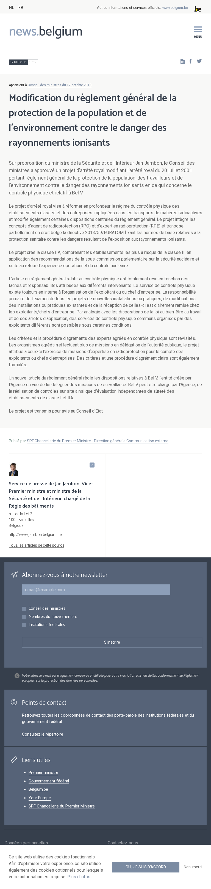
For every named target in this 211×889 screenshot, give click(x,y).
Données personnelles (26, 842)
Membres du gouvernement (53, 617)
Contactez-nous (123, 842)
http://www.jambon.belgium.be (35, 534)
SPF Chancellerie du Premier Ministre (62, 806)
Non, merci (193, 867)
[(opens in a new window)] (189, 61)
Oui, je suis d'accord (146, 867)
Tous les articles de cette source (36, 545)
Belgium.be (38, 789)
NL (11, 7)
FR (20, 7)
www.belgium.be (175, 8)
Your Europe (40, 797)
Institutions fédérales (47, 625)
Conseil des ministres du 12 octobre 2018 (59, 85)
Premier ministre (43, 772)
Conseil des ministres (47, 609)
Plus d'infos (78, 876)
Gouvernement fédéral (49, 781)
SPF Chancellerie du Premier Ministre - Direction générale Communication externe (97, 441)
